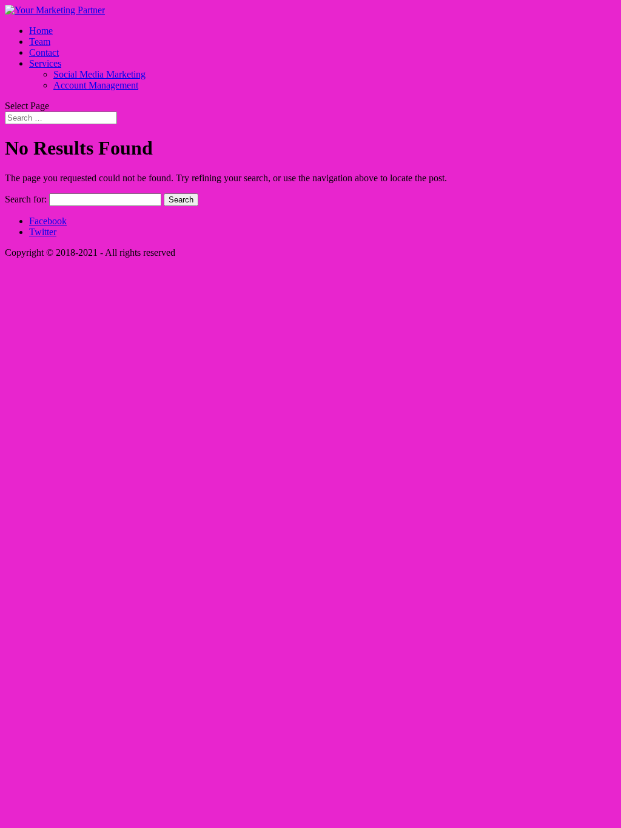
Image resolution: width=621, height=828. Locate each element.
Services (45, 63)
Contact (44, 52)
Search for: (26, 199)
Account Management (95, 85)
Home (41, 30)
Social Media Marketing (99, 74)
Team (39, 41)
